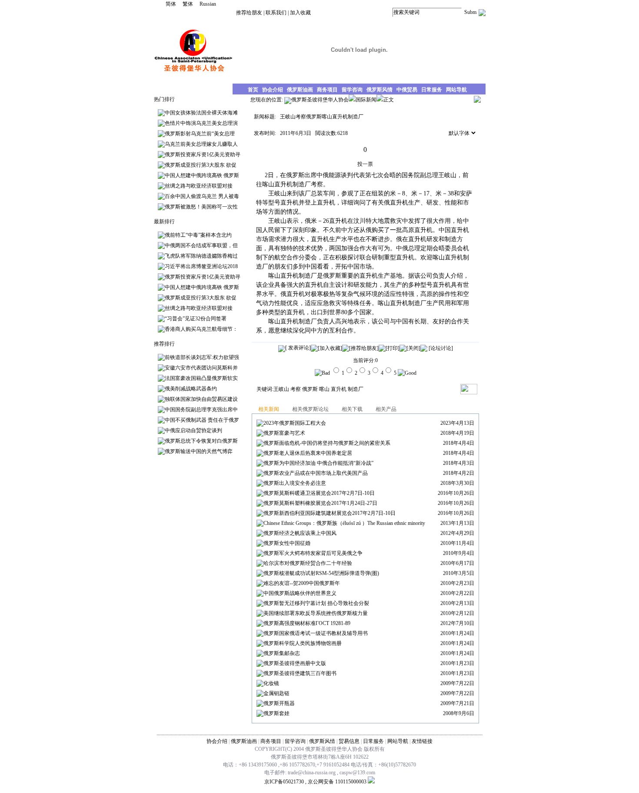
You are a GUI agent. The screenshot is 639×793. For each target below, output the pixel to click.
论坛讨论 (440, 348)
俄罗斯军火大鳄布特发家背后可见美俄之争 (313, 553)
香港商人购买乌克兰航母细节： (201, 329)
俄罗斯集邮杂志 (281, 653)
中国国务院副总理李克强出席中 (201, 410)
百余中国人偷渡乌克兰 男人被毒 (202, 196)
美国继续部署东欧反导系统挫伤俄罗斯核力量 (315, 613)
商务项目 (270, 741)
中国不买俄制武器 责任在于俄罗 (202, 420)
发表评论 (298, 348)
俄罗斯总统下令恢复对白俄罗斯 (201, 441)
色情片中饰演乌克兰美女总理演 (201, 123)
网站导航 (397, 741)
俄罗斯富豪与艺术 (284, 433)
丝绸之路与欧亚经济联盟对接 (199, 186)
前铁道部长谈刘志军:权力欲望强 (202, 357)
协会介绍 (216, 741)
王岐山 (281, 389)
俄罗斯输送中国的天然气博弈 (199, 451)
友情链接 (422, 741)
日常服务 (373, 741)
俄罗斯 (310, 389)
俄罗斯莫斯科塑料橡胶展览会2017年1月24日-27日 (320, 503)
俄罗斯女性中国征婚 (286, 543)
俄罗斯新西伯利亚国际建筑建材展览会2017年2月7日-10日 (329, 513)
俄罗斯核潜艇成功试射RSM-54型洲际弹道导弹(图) (321, 573)
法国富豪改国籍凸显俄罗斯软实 (201, 378)
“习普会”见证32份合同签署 (195, 319)
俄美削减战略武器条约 (191, 389)
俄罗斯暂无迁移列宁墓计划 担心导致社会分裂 (316, 603)
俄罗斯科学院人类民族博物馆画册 (302, 643)
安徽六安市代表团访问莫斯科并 (201, 368)
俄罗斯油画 (244, 741)
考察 (295, 389)
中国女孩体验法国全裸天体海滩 (201, 113)
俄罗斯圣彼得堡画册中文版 (294, 663)
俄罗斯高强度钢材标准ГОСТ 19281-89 (306, 623)
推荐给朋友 (249, 13)
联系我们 (276, 13)
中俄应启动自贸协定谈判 (193, 430)
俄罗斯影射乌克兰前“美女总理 (200, 134)
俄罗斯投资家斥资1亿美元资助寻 (202, 154)
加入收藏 (300, 13)
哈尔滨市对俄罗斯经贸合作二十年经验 (307, 563)
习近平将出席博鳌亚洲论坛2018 (201, 266)
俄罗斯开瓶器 (279, 703)
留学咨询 (295, 741)
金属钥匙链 (276, 693)
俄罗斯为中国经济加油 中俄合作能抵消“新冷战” (318, 463)
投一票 (365, 164)
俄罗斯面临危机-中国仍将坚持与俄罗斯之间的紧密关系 (326, 443)
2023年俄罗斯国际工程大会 (294, 423)
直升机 (338, 389)
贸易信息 (349, 741)
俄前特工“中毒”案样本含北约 (198, 235)
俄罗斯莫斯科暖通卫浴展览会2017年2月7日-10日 (319, 493)
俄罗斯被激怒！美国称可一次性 (201, 207)
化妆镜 (271, 683)
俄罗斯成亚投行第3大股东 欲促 (200, 165)
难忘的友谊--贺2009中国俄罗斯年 (301, 583)
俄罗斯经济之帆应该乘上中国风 (299, 533)
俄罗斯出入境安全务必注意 (294, 483)
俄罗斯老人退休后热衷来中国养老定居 (307, 453)
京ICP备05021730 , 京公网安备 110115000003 (315, 782)
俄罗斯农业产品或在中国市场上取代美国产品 (315, 473)
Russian (208, 4)
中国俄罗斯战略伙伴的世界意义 (299, 593)
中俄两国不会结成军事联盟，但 (201, 245)
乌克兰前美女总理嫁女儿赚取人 (201, 144)
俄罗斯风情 (322, 741)
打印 (392, 348)
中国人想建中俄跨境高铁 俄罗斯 (202, 175)
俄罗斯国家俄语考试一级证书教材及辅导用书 (315, 633)
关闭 (413, 348)
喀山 (324, 389)
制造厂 (355, 389)
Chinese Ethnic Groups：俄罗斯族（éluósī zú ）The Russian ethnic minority (344, 523)
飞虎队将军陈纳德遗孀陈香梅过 (201, 256)
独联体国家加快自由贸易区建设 (201, 399)
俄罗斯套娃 (276, 713)
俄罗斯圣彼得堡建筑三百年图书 (299, 673)
